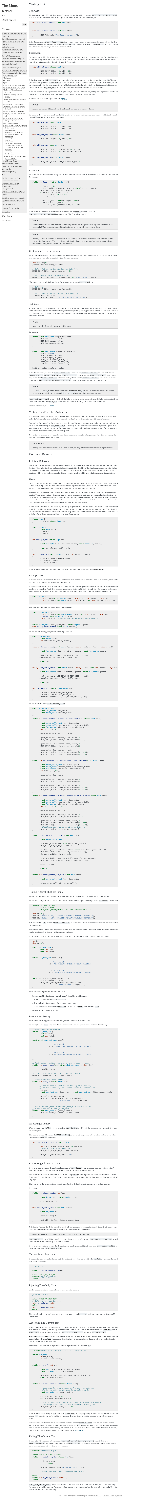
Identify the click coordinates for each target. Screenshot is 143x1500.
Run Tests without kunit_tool (14, 134)
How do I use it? (10, 154)
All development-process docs (12, 52)
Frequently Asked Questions (13, 145)
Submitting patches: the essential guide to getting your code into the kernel (13, 41)
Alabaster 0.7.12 (108, 1496)
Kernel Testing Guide (10, 76)
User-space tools (7, 189)
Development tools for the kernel (14, 73)
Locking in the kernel (9, 64)
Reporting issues (7, 186)
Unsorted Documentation (11, 208)
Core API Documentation (11, 56)
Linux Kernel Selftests (10, 123)
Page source (118, 1496)
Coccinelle (6, 80)
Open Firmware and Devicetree (13, 201)
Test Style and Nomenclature (13, 143)
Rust (3, 174)
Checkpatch (7, 78)
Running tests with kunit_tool (14, 132)
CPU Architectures (8, 204)
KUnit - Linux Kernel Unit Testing (15, 125)
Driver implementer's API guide (13, 59)
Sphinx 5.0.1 (97, 1496)
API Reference (9, 141)
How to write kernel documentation (14, 70)
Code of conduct (8, 47)
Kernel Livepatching (9, 172)
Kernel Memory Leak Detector (13, 104)
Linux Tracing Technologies (12, 166)
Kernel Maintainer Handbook (12, 50)
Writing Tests (9, 136)
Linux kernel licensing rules (11, 68)
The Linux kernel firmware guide (13, 198)
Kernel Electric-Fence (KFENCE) (14, 111)
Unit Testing (8, 152)
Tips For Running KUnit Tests (14, 147)
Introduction (8, 149)
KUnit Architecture (10, 130)
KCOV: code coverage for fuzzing (14, 85)
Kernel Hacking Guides (10, 164)
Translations (6, 212)
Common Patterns (10, 139)
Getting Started (9, 128)
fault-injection (7, 169)
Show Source (6, 221)
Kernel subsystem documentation (13, 61)
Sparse (5, 83)
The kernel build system (10, 183)
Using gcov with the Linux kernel (14, 87)
